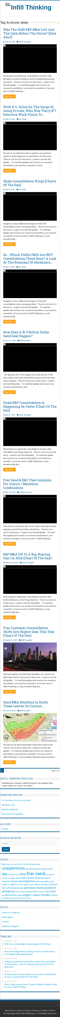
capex (38, 864)
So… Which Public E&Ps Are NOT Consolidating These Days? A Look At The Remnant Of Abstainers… (30, 258)
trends (45, 895)
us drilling (5, 898)
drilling (33, 868)
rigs (3, 895)
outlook (9, 887)
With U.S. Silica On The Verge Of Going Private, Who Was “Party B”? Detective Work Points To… (29, 111)
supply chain (31, 895)
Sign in (5, 828)
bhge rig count (11, 864)
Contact (44, 1010)
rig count (50, 891)
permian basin (34, 887)
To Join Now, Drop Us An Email (16, 800)
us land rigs (14, 898)
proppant (41, 892)
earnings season (14, 874)
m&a (38, 881)
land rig (24, 877)
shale (14, 895)
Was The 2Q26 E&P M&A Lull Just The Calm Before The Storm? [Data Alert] (29, 33)
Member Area (8, 805)
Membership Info (10, 809)
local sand (18, 881)
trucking (53, 895)
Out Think (22, 119)
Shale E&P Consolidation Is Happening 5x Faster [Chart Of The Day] (30, 406)
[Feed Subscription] (59, 22)
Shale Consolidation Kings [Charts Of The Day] (29, 183)
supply (19, 895)
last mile (35, 877)
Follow (52, 1010)
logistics (29, 881)
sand (8, 894)
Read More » (9, 96)
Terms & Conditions (11, 912)
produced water (31, 891)
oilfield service (16, 884)
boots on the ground (26, 864)
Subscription (7, 917)
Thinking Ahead (25, 492)
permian (19, 887)
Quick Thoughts (25, 42)
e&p (4, 874)
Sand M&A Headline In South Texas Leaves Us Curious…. (25, 704)
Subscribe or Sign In (14, 1010)
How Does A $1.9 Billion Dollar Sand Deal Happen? (26, 334)
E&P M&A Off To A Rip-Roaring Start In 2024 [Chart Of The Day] (27, 556)
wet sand (27, 898)
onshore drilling (40, 884)
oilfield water (28, 884)
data (27, 869)
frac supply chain (13, 878)
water (21, 898)
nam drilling (45, 881)
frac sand (36, 873)
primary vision (19, 892)
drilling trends (46, 868)
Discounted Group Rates (12, 814)
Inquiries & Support (10, 926)
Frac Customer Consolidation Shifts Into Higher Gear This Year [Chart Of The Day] (28, 632)
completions (13, 868)
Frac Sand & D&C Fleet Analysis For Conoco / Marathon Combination (27, 484)
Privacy (5, 921)
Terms (28, 1010)
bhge (4, 864)
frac (23, 874)
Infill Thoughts (24, 340)
